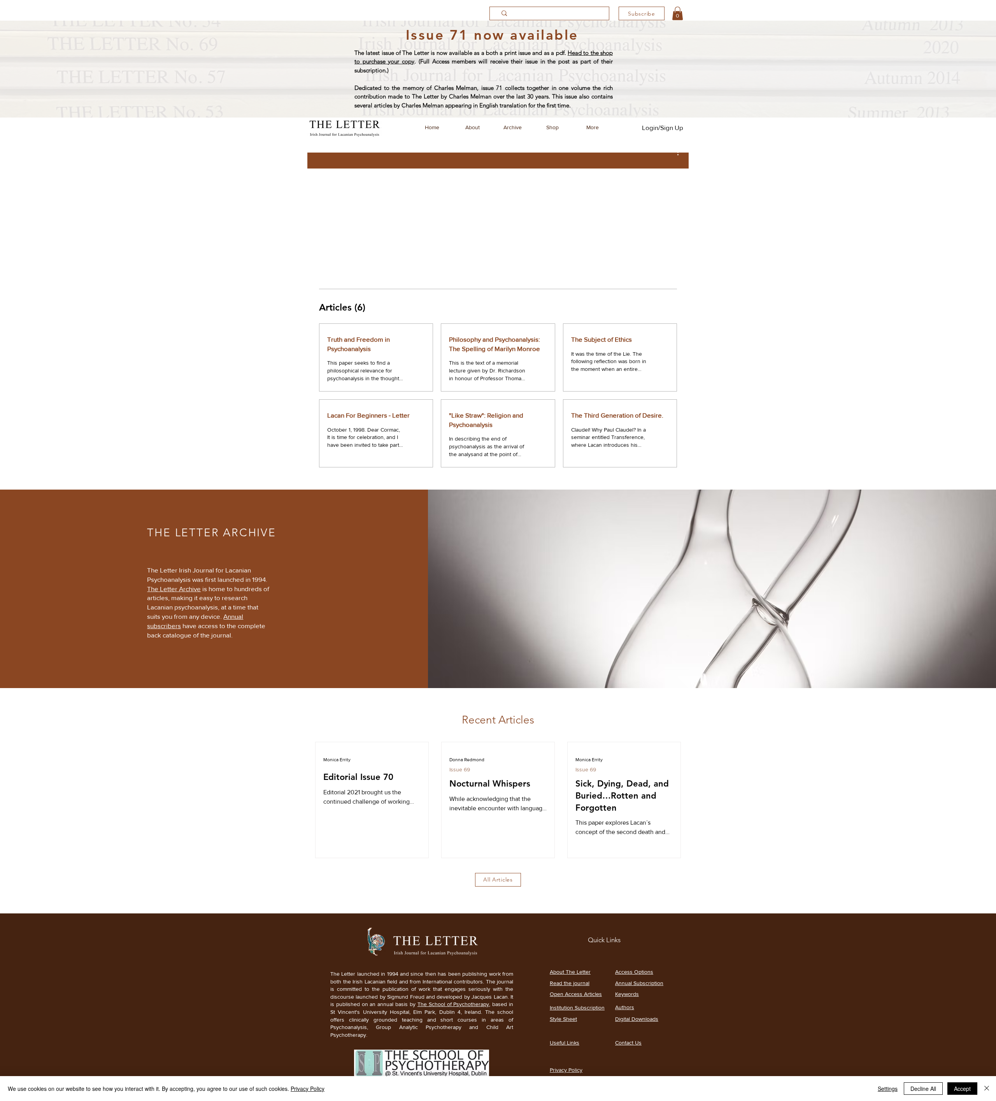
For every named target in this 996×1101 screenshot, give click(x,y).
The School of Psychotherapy (453, 1004)
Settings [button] (888, 1088)
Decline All (923, 1088)
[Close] (986, 1088)
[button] (677, 13)
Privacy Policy (307, 1088)
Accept (962, 1088)
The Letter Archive (174, 588)
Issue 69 (459, 769)
